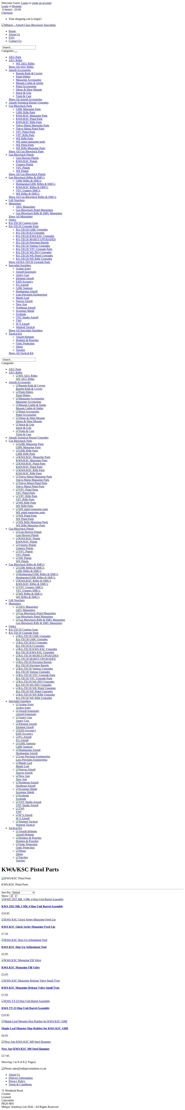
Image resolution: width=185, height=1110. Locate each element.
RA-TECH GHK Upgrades (32, 229)
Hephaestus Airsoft (27, 291)
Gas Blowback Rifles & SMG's (27, 177)
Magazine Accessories (28, 79)
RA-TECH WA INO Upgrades (33, 252)
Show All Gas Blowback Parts (26, 151)
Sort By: (6, 892)
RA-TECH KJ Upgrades (30, 232)
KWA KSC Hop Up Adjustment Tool (23, 947)
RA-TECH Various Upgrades (33, 245)
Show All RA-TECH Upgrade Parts (29, 262)
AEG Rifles (15, 60)
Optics (12, 219)
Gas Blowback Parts (20, 105)
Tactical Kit (15, 333)
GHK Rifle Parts (25, 112)
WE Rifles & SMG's (27, 193)
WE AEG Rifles (25, 63)
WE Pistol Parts (25, 144)
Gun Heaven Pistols (27, 157)
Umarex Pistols (24, 164)
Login (24, 3)
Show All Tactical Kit (21, 353)
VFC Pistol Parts (25, 131)
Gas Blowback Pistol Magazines (34, 210)
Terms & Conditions (20, 1084)
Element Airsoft (25, 278)
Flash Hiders (23, 76)
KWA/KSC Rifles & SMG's (32, 187)
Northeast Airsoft (25, 307)
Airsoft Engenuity (26, 271)
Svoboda (21, 314)
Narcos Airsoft (24, 301)
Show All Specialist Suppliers (25, 330)
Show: (5, 895)
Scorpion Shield (25, 310)
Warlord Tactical (25, 327)
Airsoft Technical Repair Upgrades (28, 102)
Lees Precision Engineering (31, 294)
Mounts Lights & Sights (29, 83)
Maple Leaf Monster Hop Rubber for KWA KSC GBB (34, 1028)
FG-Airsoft (22, 284)
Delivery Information (21, 1077)
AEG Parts (15, 57)
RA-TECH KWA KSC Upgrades (35, 236)
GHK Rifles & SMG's (28, 180)
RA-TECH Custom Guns (23, 223)
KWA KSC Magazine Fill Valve (20, 967)
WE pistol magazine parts (30, 141)
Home (12, 31)
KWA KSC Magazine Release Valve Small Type (30, 987)
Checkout (6, 12)
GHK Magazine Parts (28, 109)
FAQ (11, 37)
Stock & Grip (23, 92)
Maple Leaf (22, 297)
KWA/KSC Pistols (26, 161)
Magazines (15, 203)
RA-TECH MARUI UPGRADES (36, 239)
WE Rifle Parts (24, 138)
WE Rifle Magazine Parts (30, 148)
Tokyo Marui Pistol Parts (30, 128)
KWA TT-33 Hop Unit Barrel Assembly (25, 1008)
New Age (21, 304)
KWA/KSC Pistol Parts (29, 118)
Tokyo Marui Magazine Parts (32, 125)
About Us (14, 34)
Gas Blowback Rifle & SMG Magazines (39, 213)
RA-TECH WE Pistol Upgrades (34, 255)
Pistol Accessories (26, 86)
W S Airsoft (22, 323)
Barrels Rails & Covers (29, 73)
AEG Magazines (25, 206)
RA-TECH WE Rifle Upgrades (34, 258)
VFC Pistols (23, 167)
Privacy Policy (17, 1081)
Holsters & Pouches (27, 340)
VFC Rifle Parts (25, 135)
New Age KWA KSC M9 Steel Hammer (25, 1048)
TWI (18, 320)
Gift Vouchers (17, 200)
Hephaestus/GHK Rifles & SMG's (35, 183)
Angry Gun (22, 275)
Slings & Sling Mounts (29, 89)
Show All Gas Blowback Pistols (27, 174)
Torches (20, 349)
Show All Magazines (21, 216)
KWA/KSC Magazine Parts (31, 115)
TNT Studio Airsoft (27, 317)
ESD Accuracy (24, 281)
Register (16, 6)
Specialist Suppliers (20, 265)
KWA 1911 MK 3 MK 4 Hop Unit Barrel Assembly (32, 906)
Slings (19, 346)
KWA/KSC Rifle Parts (29, 122)
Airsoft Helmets (25, 336)
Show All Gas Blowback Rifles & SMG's (32, 196)
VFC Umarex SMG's (28, 190)
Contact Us (15, 40)
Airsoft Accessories (20, 70)
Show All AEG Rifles (21, 66)
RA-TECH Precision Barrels (32, 242)
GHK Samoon (24, 288)
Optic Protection (25, 343)
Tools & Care (23, 96)
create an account (41, 3)
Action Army (23, 268)
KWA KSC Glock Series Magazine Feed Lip (28, 926)
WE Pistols (22, 170)
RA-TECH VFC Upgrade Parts (34, 249)
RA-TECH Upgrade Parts (23, 226)
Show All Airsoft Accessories (25, 99)
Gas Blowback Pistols (21, 154)
